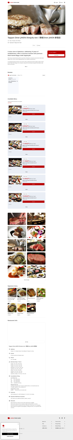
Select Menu (56, 55)
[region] (10, 431)
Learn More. (10, 102)
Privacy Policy (57, 423)
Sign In (61, 2)
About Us (44, 421)
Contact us (44, 425)
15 (63, 32)
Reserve (33, 114)
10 (34, 45)
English (56, 2)
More (26, 66)
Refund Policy (58, 425)
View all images (26, 279)
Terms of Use (58, 421)
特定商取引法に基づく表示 (59, 428)
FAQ (43, 423)
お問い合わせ (44, 428)
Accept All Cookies (10, 433)
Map (27, 341)
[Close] (18, 424)
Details (44, 75)
